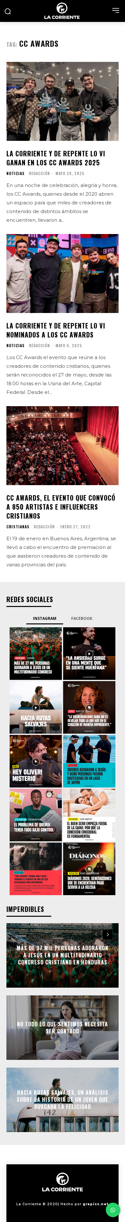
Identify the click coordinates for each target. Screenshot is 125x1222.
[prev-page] (96, 934)
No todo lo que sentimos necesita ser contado (62, 1027)
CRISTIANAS (17, 527)
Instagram (44, 618)
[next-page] (107, 934)
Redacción (39, 173)
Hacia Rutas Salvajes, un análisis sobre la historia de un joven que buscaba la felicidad (62, 1100)
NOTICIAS (15, 173)
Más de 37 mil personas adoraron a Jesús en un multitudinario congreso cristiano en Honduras (62, 955)
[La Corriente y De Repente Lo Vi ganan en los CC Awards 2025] (62, 101)
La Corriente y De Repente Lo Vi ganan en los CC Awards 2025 (55, 158)
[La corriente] (62, 11)
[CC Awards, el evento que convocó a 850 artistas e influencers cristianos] (62, 445)
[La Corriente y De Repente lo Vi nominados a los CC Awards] (62, 273)
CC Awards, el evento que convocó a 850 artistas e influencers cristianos (60, 507)
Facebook (81, 618)
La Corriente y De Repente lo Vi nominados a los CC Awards (55, 330)
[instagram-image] (36, 653)
